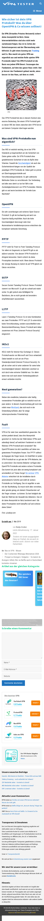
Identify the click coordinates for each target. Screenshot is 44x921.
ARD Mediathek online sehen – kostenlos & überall (17, 786)
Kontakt (33, 912)
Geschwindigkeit (24, 163)
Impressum (11, 912)
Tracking (35, 51)
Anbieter (35, 714)
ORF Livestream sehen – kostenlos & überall (16, 789)
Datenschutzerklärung (23, 912)
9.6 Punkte (18, 726)
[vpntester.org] (18, 3)
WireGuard (15, 407)
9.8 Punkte (18, 704)
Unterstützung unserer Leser (23, 859)
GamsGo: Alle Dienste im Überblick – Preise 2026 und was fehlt (21, 776)
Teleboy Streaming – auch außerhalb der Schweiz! (17, 779)
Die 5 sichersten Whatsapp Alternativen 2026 (22, 554)
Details (35, 703)
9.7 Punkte (18, 715)
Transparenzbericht (14, 854)
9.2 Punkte (18, 737)
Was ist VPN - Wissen (13, 551)
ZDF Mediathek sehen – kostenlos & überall (15, 782)
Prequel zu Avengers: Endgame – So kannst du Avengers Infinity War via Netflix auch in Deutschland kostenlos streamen (22, 560)
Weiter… (23, 758)
